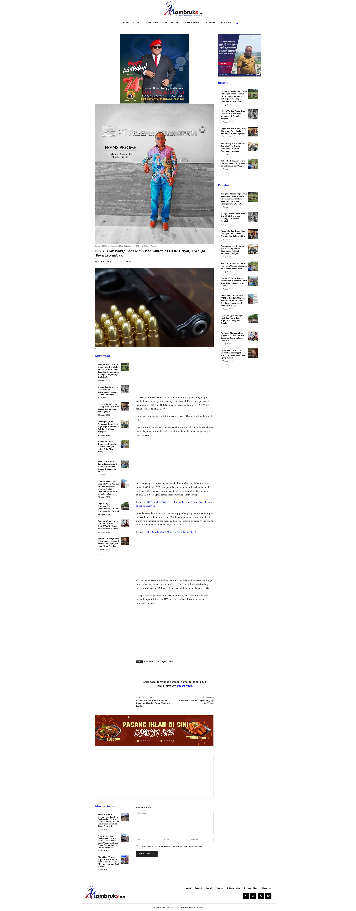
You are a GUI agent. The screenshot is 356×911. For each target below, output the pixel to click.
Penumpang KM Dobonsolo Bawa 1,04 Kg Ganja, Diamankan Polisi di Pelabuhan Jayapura (108, 427)
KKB (157, 662)
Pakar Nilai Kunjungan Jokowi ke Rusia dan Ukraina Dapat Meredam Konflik (153, 703)
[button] (236, 22)
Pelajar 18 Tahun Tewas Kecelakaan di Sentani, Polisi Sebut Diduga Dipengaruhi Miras (107, 466)
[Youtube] (268, 896)
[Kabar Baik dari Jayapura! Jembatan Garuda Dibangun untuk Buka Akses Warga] (125, 444)
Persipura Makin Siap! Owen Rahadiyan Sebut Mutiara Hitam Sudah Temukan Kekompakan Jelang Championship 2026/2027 (234, 96)
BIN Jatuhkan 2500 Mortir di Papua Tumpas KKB (171, 532)
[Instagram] (253, 896)
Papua (164, 662)
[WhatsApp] (211, 261)
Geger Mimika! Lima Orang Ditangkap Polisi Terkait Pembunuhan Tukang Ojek (234, 131)
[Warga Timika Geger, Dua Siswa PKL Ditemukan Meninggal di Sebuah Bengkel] (125, 389)
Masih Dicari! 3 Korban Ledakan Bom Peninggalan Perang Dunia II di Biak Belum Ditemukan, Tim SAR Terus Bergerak (108, 820)
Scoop (97, 246)
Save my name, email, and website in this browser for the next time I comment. (170, 846)
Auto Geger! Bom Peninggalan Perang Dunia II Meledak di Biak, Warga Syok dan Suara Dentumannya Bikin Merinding (108, 842)
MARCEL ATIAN (104, 262)
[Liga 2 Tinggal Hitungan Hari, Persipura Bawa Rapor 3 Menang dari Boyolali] (125, 506)
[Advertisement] (175, 373)
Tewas (171, 662)
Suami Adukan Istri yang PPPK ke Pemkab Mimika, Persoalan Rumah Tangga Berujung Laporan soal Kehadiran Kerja (233, 300)
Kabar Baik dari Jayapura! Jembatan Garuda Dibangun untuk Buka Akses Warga (107, 446)
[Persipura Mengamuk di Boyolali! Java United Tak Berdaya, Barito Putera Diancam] (125, 523)
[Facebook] (191, 261)
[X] (198, 261)
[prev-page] (99, 554)
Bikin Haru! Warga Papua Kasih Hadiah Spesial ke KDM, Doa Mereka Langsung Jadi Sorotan (108, 861)
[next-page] (104, 554)
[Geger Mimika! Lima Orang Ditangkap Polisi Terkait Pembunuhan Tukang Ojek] (125, 406)
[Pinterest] (204, 261)
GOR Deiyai (148, 662)
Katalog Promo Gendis (194, 907)
